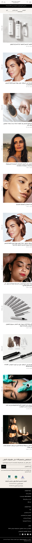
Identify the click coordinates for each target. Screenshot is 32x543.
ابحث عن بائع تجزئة (27, 499)
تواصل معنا (28, 493)
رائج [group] (7, 10)
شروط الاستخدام (27, 518)
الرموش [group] (24, 10)
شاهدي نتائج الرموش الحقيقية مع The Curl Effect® (16, 5)
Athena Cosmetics (23, 539)
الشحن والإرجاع (27, 512)
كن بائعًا (29, 502)
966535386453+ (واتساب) (25, 496)
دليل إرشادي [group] (15, 10)
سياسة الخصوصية (27, 521)
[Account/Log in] (4, 2)
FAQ (30, 509)
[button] (2, 2)
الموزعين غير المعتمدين (26, 515)
